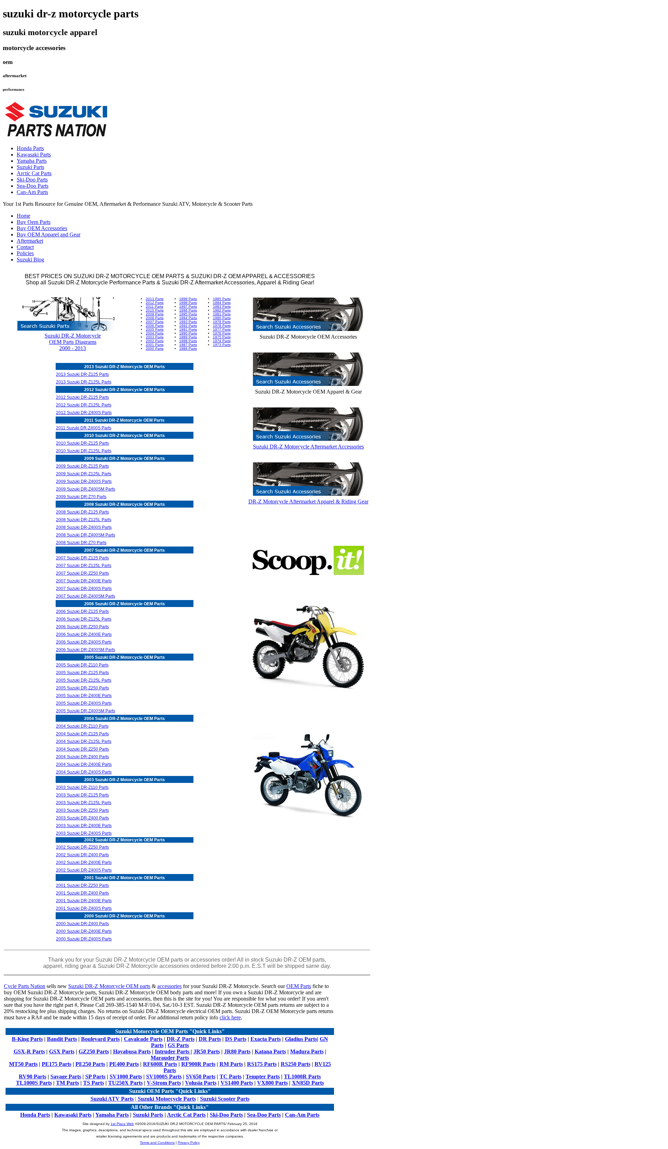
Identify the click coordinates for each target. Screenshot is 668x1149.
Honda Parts (30, 148)
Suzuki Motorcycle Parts (167, 1099)
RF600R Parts (160, 1064)
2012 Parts (155, 303)
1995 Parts (188, 314)
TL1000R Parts (302, 1076)
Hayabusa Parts (132, 1051)
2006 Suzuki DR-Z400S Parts (84, 642)
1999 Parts (188, 299)
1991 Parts (188, 329)
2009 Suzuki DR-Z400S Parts (84, 481)
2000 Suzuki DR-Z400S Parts (84, 939)
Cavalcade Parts (143, 1039)
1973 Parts (222, 345)
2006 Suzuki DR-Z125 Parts (82, 611)
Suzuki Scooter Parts (224, 1099)
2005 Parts (155, 329)
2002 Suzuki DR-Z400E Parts (84, 862)
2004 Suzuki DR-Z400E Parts (84, 764)
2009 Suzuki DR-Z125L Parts (83, 473)
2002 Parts (155, 341)
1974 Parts (222, 341)
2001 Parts (155, 345)
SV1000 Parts (126, 1076)
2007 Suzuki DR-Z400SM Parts (85, 596)
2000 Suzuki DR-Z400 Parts (82, 923)
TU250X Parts (125, 1083)
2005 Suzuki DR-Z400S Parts (84, 703)
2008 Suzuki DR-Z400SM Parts (85, 535)
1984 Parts (222, 303)
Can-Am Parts (32, 192)
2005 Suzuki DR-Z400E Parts (84, 695)
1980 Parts (222, 318)
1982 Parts (222, 310)
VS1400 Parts (237, 1083)
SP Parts (95, 1076)
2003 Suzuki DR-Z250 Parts (82, 810)
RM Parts (231, 1064)
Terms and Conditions (157, 1142)
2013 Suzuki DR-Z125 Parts (82, 374)
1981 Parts (222, 314)
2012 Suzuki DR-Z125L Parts (83, 405)
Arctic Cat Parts (34, 173)
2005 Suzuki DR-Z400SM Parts (85, 711)
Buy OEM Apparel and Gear (48, 234)
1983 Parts (222, 306)
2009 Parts (155, 314)
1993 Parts (188, 322)
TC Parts (230, 1076)
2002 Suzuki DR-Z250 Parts (82, 847)
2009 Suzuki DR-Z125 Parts (82, 466)
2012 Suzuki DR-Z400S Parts (84, 412)
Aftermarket (30, 241)
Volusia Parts (200, 1083)
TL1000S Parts (34, 1083)
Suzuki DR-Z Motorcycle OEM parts (109, 986)
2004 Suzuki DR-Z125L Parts (83, 741)
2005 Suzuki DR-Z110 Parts (82, 665)
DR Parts (210, 1039)
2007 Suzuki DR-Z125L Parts (83, 565)
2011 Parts (154, 306)
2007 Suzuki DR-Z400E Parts (84, 580)
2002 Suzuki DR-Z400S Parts (84, 870)
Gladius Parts (301, 1039)
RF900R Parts (198, 1064)
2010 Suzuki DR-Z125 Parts (82, 443)
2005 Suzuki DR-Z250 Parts (82, 688)
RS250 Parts (295, 1064)
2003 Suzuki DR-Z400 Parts (82, 818)
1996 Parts (188, 310)
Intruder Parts (173, 1051)
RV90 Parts (32, 1076)
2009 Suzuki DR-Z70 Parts (81, 496)
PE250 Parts (90, 1064)
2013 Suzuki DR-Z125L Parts (83, 382)
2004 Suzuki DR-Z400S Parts (84, 772)
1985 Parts (222, 299)
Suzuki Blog (30, 259)
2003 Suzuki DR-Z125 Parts (82, 795)
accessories (169, 986)
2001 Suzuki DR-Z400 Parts (82, 893)
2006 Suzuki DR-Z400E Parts (84, 634)
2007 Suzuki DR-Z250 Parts (82, 573)
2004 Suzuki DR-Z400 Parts (82, 756)
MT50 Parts (23, 1064)
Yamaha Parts (32, 161)
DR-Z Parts (180, 1039)
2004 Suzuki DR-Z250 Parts (82, 749)
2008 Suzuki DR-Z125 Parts (82, 512)
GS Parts (178, 1045)
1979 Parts (222, 322)
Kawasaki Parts (34, 154)
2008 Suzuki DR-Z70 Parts (81, 542)
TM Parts (67, 1083)
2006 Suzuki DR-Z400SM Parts (85, 649)
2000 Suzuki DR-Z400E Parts (84, 931)
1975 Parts (222, 337)
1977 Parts (222, 329)
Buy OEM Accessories (42, 228)
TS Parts (93, 1083)
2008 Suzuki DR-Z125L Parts (83, 519)
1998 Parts (188, 303)
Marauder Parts (170, 1058)
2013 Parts (155, 299)
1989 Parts (188, 337)
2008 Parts (155, 318)
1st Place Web (122, 1124)
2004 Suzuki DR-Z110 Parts (82, 726)
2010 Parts (155, 310)
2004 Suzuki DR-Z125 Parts (82, 733)
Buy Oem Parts (33, 222)
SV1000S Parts (164, 1076)
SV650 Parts (200, 1076)
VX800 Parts (272, 1083)
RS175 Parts (262, 1064)
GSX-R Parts (29, 1051)
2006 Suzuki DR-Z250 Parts (82, 626)
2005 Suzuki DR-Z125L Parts (83, 680)
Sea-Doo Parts (32, 186)
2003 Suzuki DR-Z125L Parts (83, 802)
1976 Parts (222, 333)
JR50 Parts (206, 1051)
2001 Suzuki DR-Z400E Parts (84, 900)
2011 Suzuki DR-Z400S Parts (83, 428)
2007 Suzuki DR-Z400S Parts (84, 588)
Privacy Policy (189, 1142)
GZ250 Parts (94, 1051)
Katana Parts (270, 1051)
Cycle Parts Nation (24, 986)
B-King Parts (27, 1039)
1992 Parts (188, 325)
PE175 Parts (56, 1064)
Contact (25, 247)
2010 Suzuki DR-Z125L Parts (83, 450)
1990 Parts (188, 333)
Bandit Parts (62, 1039)
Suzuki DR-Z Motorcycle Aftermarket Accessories (308, 447)
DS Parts (235, 1039)
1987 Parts (188, 345)
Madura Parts (307, 1051)
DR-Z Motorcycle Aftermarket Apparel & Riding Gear (308, 501)
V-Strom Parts (164, 1083)
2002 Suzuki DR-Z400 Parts (82, 854)
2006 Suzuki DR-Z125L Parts (83, 619)
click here (230, 1017)
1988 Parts (188, 341)
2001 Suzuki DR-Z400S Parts (84, 908)
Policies (25, 253)
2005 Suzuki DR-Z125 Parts (82, 672)
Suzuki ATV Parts (112, 1099)
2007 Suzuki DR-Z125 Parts (82, 558)
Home (23, 216)
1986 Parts (188, 348)
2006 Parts (155, 325)
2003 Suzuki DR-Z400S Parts (84, 833)
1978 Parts (222, 325)
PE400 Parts (124, 1064)
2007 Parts (155, 322)
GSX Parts (61, 1051)
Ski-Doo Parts (32, 180)
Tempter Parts (263, 1076)
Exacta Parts (265, 1039)
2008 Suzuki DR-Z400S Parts (84, 527)
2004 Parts (155, 333)
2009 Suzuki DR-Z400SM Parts (85, 489)
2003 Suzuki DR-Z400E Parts (84, 825)
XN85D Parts (308, 1083)
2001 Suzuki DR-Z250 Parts (82, 885)
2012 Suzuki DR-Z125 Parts (82, 397)
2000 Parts (155, 348)
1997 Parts (188, 306)
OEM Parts (298, 986)
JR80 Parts (237, 1051)
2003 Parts (155, 337)
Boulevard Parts (100, 1039)
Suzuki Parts (30, 167)
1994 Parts (188, 318)
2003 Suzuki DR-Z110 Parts (82, 787)
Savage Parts (65, 1076)
